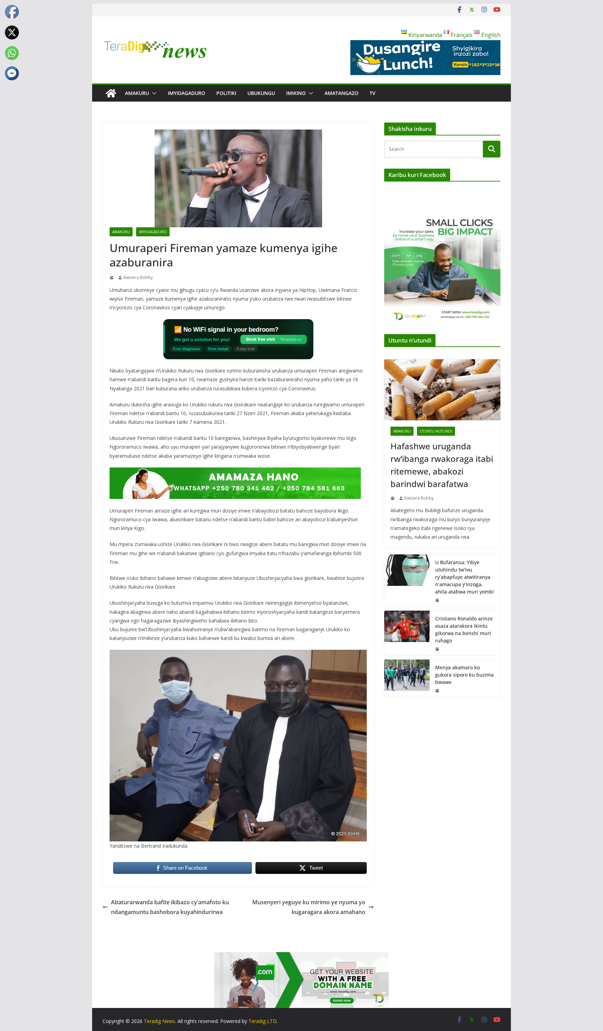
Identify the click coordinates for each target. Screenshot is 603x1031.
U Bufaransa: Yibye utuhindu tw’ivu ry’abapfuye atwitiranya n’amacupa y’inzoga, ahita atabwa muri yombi (464, 577)
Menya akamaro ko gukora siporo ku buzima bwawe (464, 674)
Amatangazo (341, 93)
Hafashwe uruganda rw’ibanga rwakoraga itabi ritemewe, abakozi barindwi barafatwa (441, 464)
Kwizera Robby (138, 277)
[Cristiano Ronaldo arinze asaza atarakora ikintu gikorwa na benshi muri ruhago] (407, 633)
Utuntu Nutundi (436, 431)
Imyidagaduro (186, 93)
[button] (153, 93)
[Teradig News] (111, 93)
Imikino (296, 93)
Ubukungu (261, 93)
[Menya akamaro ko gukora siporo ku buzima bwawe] (407, 678)
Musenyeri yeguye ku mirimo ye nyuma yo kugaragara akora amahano (308, 907)
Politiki (226, 93)
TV (372, 93)
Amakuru (137, 93)
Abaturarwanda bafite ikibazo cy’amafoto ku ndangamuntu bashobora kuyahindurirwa (170, 907)
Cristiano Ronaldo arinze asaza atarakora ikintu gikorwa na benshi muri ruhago (464, 629)
